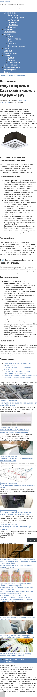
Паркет (10, 41)
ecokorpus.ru (5, 1)
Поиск (2, 537)
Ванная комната (13, 15)
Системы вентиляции (11, 65)
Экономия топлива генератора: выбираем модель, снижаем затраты (16, 592)
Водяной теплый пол (14, 39)
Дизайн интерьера (10, 13)
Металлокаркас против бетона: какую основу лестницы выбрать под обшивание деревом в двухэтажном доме (18, 561)
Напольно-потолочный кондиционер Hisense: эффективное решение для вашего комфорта (14, 430)
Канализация (12, 60)
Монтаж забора (8, 29)
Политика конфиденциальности (14, 659)
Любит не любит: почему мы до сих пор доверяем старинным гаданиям (15, 655)
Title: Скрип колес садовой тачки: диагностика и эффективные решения (15, 596)
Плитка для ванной (18, 17)
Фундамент (7, 72)
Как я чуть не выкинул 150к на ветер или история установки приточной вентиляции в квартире (15, 513)
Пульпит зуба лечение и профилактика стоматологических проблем (15, 584)
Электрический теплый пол (16, 46)
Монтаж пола (8, 34)
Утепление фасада (10, 69)
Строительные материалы (12, 67)
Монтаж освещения (10, 32)
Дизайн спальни (13, 24)
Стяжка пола (12, 43)
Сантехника (7, 55)
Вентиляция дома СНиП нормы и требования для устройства (17, 372)
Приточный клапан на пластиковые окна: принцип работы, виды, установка (20, 376)
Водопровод (11, 58)
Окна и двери (12, 27)
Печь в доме (8, 50)
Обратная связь (9, 662)
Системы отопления (14, 62)
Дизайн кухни (12, 22)
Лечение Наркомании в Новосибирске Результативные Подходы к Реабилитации (17, 636)
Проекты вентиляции (10, 53)
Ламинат (10, 36)
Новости (6, 48)
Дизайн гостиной (13, 20)
